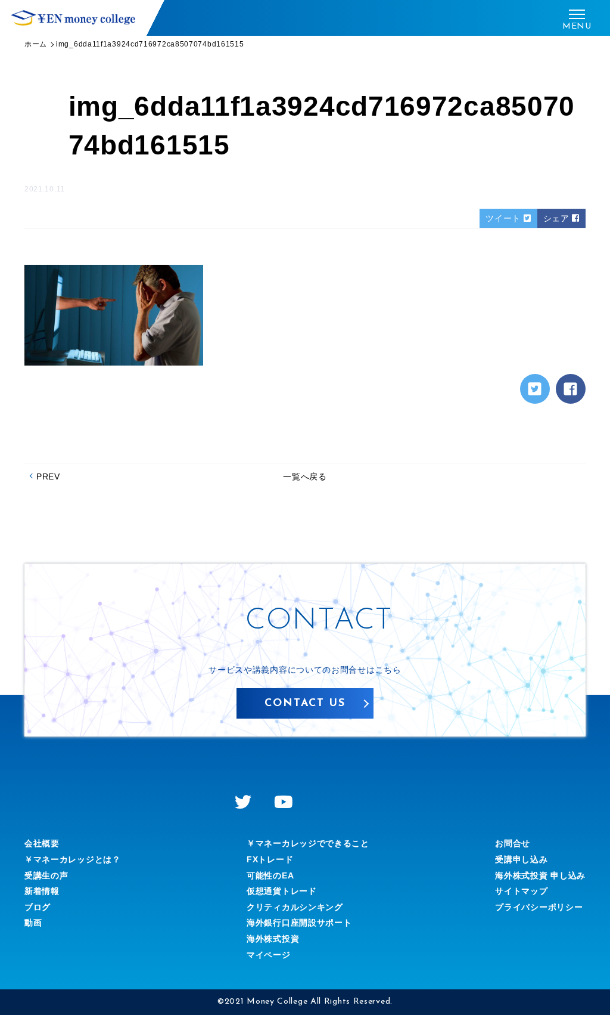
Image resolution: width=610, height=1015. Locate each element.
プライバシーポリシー (539, 907)
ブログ (37, 907)
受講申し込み (521, 859)
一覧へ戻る (305, 476)
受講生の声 (46, 875)
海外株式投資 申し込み (540, 875)
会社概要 (42, 843)
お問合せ (512, 843)
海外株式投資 (273, 938)
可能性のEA (270, 875)
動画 (33, 922)
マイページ (269, 955)
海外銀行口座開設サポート (299, 922)
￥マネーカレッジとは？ (72, 859)
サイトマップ (521, 891)
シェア (557, 218)
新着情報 (42, 891)
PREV (48, 476)
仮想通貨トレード (282, 891)
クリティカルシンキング (295, 907)
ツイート (504, 218)
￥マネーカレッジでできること (308, 843)
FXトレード (270, 859)
